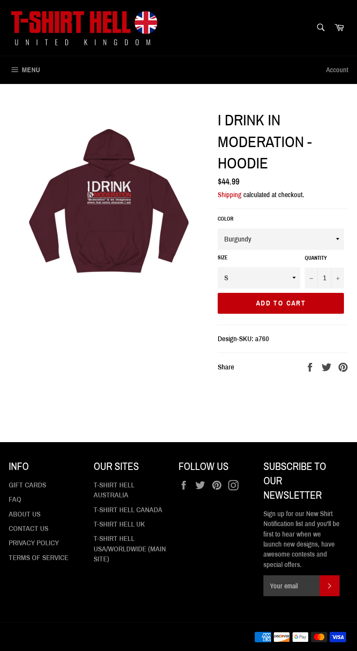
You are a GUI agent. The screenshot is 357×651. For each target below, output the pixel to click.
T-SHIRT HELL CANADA (128, 510)
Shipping (230, 194)
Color (225, 219)
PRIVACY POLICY (34, 543)
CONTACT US (28, 528)
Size (223, 258)
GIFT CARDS (27, 485)
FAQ (15, 499)
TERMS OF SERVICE (38, 558)
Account (337, 70)
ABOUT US (24, 514)
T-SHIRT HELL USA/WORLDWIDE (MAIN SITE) (130, 548)
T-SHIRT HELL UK (119, 524)
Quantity (316, 258)
